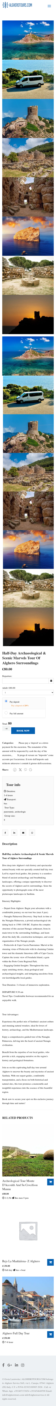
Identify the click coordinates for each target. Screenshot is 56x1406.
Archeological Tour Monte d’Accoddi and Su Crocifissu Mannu (20, 1185)
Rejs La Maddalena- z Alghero (21, 1261)
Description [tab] (9, 844)
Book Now (23, 730)
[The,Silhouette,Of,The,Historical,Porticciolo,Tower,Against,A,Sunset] (28, 314)
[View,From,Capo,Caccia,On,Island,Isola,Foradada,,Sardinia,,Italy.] (28, 235)
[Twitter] (20, 769)
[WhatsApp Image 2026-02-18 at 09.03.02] (28, 78)
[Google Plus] (30, 769)
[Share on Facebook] (5, 832)
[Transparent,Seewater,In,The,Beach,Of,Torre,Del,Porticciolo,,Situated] (28, 39)
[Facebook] (14, 769)
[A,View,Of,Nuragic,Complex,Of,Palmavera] (28, 196)
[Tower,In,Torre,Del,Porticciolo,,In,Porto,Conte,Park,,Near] (28, 118)
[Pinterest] (25, 769)
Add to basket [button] (50, 1182)
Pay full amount (16, 713)
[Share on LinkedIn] (14, 832)
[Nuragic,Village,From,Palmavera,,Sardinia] (28, 274)
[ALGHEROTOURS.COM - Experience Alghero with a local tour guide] (17, 5)
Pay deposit (14, 701)
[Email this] (23, 832)
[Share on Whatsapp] (32, 832)
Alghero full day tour (16, 1333)
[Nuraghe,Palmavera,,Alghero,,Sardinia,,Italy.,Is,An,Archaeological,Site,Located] (28, 157)
